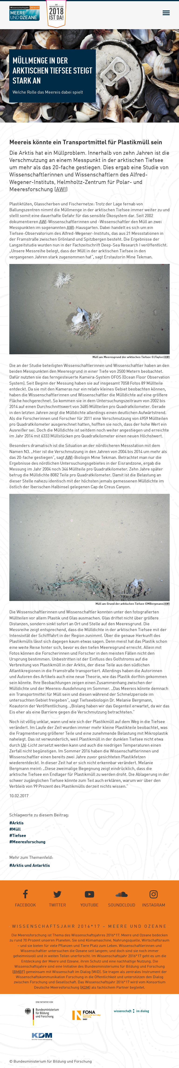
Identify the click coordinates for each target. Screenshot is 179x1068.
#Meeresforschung (27, 842)
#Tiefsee (17, 836)
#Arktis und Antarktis (29, 866)
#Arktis (16, 823)
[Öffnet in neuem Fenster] (42, 1013)
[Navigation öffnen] (166, 12)
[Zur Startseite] (24, 13)
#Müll (15, 829)
